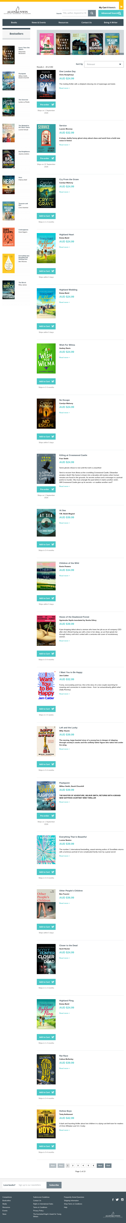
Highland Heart (66, 234)
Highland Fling (66, 1001)
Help (65, 1207)
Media (4, 1204)
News (4, 1214)
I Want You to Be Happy (70, 672)
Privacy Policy (38, 1211)
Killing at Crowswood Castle (73, 455)
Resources (63, 22)
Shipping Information (71, 1200)
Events (5, 1211)
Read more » (64, 88)
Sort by (79, 64)
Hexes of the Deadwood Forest (74, 617)
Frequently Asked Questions (74, 1197)
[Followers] (47, 44)
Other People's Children (71, 891)
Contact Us (86, 22)
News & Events (39, 22)
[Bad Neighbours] (96, 44)
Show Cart (121, 5)
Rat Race (63, 1056)
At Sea (62, 510)
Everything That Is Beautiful (73, 837)
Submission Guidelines (41, 1197)
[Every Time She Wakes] (63, 44)
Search (58, 13)
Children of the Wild (69, 563)
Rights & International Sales (43, 1204)
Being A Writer (111, 22)
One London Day (67, 71)
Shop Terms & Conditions (73, 1204)
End (108, 1165)
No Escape (64, 400)
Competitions (7, 1197)
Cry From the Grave (69, 179)
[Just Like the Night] (79, 44)
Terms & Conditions (40, 1207)
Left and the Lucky (68, 728)
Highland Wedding (68, 290)
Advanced (109, 13)
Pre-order (44, 104)
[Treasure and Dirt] (112, 44)
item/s (107, 7)
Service (63, 125)
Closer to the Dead (68, 945)
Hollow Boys (65, 1111)
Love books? (9, 1185)
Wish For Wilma (67, 345)
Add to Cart (44, 216)
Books (14, 22)
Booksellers (6, 1200)
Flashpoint (64, 783)
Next (100, 1165)
